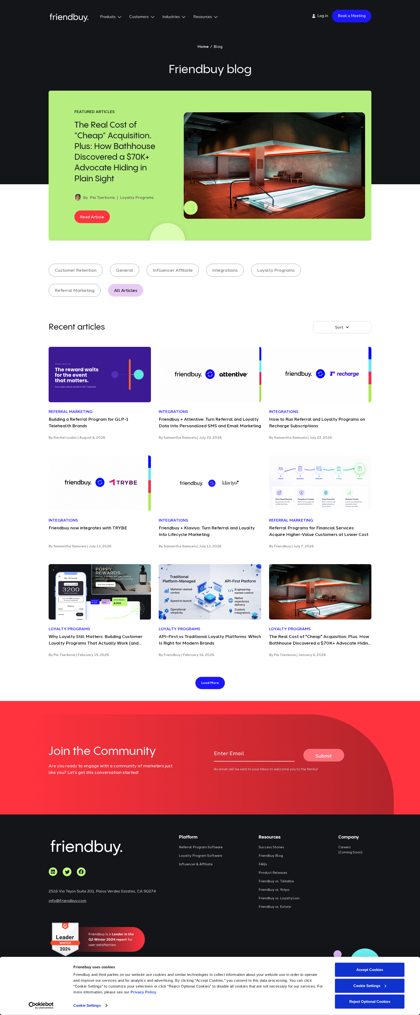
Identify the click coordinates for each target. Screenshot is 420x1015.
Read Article (92, 216)
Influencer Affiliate (173, 270)
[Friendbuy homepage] (69, 16)
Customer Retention (75, 270)
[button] (111, 17)
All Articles (125, 290)
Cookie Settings (87, 1005)
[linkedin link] (53, 871)
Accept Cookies (369, 970)
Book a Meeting (352, 15)
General (124, 270)
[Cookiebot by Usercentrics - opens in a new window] (41, 1005)
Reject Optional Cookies (369, 1001)
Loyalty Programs (276, 270)
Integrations (225, 270)
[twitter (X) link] (67, 871)
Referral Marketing (75, 290)
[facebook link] (81, 871)
